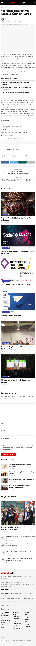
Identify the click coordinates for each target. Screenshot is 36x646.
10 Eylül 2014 (13, 489)
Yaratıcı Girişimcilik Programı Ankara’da (15, 92)
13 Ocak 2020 (5, 318)
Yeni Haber (28, 629)
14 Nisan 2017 (13, 475)
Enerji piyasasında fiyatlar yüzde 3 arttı (21, 479)
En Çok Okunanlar (16, 615)
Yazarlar (27, 626)
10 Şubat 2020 (5, 287)
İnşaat (15, 626)
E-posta (4, 430)
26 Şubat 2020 (5, 255)
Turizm (27, 617)
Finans (15, 621)
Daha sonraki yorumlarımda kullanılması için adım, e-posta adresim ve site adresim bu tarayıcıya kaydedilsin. (18, 447)
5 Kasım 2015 (13, 468)
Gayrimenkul (17, 623)
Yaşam (27, 624)
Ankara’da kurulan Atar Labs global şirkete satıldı (15, 601)
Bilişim (3, 622)
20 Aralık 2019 (5, 351)
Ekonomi (16, 612)
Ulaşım (27, 619)
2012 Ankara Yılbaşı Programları (5, 614)
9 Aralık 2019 (5, 384)
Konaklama (16, 628)
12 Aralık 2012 (18, 19)
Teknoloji (28, 615)
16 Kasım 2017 (13, 481)
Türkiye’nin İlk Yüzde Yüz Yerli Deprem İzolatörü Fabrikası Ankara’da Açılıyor (19, 559)
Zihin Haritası (5, 605)
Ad (2, 423)
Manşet (27, 612)
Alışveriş (3, 618)
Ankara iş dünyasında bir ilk (11, 316)
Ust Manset (28, 622)
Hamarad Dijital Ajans (19, 640)
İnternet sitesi (5, 438)
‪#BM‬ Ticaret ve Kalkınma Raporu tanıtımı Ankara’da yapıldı (19, 486)
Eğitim (3, 627)
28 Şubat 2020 (5, 222)
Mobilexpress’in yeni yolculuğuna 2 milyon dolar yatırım (17, 598)
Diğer (3, 625)
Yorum (4, 402)
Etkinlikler (9, 7)
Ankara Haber (5, 620)
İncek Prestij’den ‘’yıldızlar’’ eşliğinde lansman (13, 528)
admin (10, 19)
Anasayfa (3, 7)
